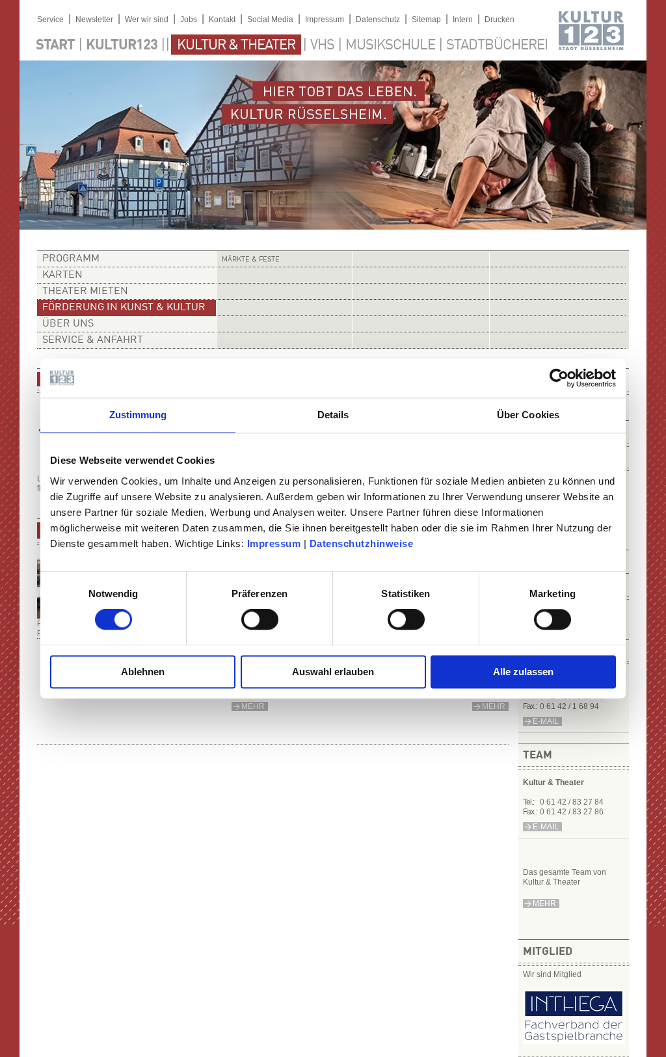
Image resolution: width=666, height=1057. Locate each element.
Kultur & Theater (236, 45)
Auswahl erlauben (333, 671)
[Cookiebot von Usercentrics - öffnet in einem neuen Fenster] (559, 378)
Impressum (274, 543)
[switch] (259, 619)
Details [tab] (333, 414)
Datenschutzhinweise (362, 543)
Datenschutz (378, 19)
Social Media (270, 19)
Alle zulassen (523, 671)
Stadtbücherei (497, 45)
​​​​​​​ (573, 1041)
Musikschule (390, 45)
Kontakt (222, 19)
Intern (463, 19)
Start (55, 45)
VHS (322, 45)
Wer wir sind (146, 19)
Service (50, 19)
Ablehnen (143, 671)
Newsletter (94, 19)
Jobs (188, 19)
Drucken (499, 19)
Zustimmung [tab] (138, 414)
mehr (544, 903)
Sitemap (426, 19)
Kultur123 (121, 45)
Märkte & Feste (251, 259)
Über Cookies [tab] (528, 414)
